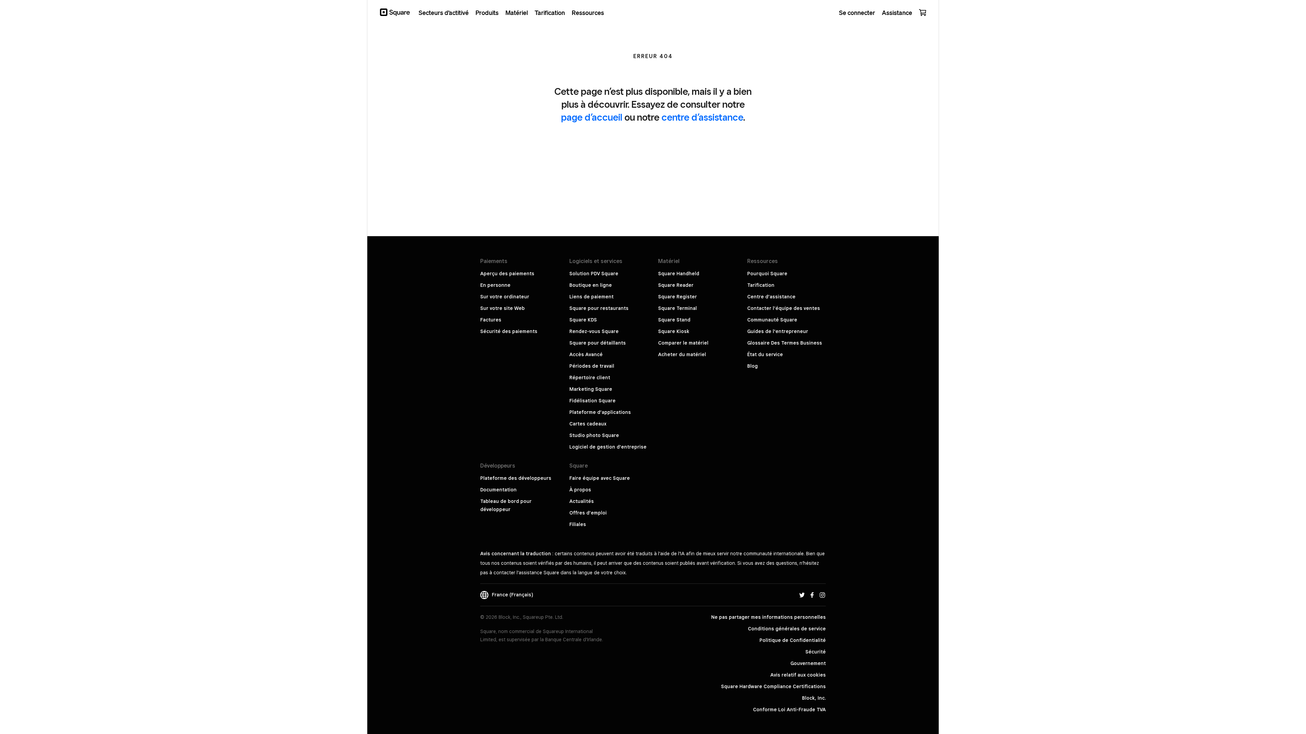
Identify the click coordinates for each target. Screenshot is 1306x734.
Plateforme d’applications (600, 412)
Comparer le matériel (683, 343)
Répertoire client (589, 377)
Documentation (498, 489)
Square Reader (675, 285)
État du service (765, 354)
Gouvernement (808, 663)
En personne (495, 285)
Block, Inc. (814, 698)
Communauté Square (772, 319)
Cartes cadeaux (587, 423)
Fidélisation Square (592, 400)
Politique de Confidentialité (792, 640)
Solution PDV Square (593, 273)
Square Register (677, 296)
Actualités (581, 501)
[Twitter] (802, 594)
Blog (752, 366)
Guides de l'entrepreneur (777, 331)
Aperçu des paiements (507, 273)
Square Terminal (677, 308)
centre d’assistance (702, 117)
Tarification (760, 285)
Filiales (577, 524)
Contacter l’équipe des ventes (783, 308)
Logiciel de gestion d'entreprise (608, 447)
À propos (580, 489)
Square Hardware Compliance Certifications (773, 686)
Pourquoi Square (767, 273)
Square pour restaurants (599, 308)
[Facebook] (812, 594)
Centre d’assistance (771, 296)
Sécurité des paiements (508, 331)
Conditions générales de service (787, 628)
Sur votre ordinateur (504, 296)
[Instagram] (822, 594)
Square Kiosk (673, 331)
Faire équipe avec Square (599, 478)
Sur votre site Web (502, 308)
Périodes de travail (591, 366)
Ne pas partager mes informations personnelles (768, 617)
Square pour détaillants (597, 343)
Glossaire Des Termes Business (784, 343)
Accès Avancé (586, 354)
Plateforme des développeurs (515, 478)
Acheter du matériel (682, 354)
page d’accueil (591, 117)
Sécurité (815, 651)
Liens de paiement (591, 296)
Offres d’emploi (588, 512)
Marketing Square (590, 389)
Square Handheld (678, 273)
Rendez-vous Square (594, 331)
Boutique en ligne (590, 285)
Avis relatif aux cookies (798, 675)
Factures (490, 319)
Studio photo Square (594, 435)
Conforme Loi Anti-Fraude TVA (789, 709)
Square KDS (583, 319)
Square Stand (674, 319)
